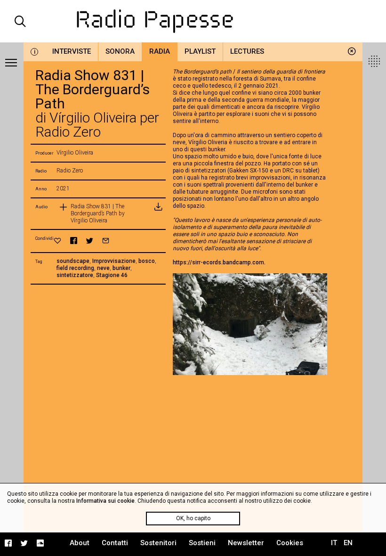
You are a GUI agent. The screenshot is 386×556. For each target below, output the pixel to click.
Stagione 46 (112, 275)
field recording (75, 268)
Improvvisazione (114, 261)
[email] (105, 240)
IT (334, 543)
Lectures (247, 51)
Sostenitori (158, 543)
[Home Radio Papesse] (193, 21)
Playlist (200, 51)
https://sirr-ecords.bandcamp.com (218, 262)
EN (348, 543)
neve (103, 268)
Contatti (115, 543)
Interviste (71, 51)
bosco (146, 261)
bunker (121, 268)
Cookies (289, 543)
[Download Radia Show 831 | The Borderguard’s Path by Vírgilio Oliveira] (158, 213)
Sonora (120, 51)
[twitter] (89, 240)
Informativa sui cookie (105, 501)
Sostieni (202, 543)
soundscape (72, 261)
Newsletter (246, 543)
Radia (159, 51)
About (79, 543)
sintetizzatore (74, 275)
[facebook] (73, 240)
